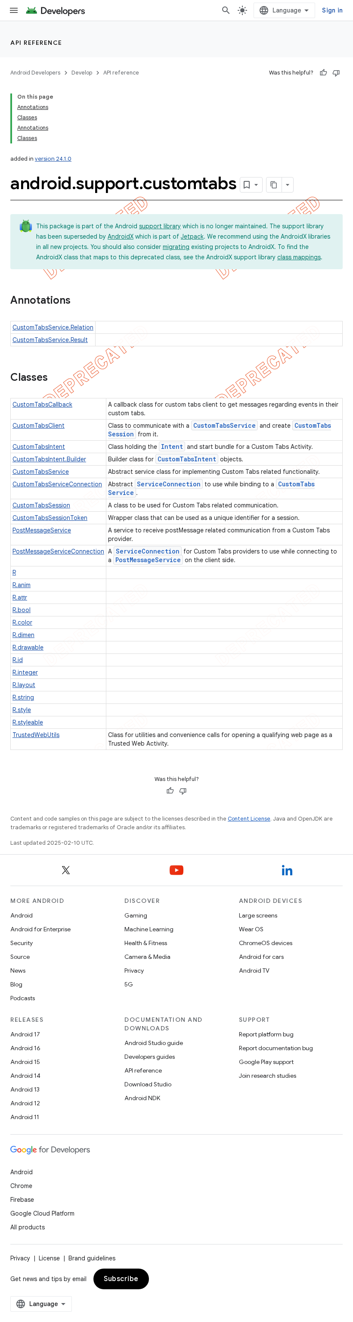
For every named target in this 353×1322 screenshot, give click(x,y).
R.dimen (23, 635)
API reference (36, 43)
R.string (23, 697)
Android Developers (35, 72)
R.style (21, 710)
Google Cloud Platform (42, 1213)
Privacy (134, 970)
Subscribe (121, 1279)
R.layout (23, 685)
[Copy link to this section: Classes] (56, 378)
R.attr (19, 597)
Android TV (254, 970)
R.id (17, 660)
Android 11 (24, 1117)
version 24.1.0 (53, 158)
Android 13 (25, 1089)
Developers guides (149, 1057)
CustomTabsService (224, 425)
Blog (16, 984)
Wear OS (251, 929)
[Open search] (226, 10)
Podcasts (22, 998)
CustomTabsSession (41, 505)
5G (128, 984)
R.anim (21, 585)
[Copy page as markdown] (274, 184)
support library (160, 226)
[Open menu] (13, 10)
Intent (172, 446)
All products (27, 1227)
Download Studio (147, 1084)
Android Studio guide (153, 1043)
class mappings (299, 257)
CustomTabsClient (38, 425)
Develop (81, 72)
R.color (22, 622)
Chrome (21, 1186)
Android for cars (261, 957)
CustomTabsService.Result (50, 340)
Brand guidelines (91, 1258)
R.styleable (27, 722)
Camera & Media (147, 957)
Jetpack (192, 236)
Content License (249, 818)
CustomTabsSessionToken (49, 518)
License (49, 1258)
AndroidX (120, 236)
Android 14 (25, 1075)
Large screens (258, 915)
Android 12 (25, 1103)
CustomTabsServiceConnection (57, 484)
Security (21, 943)
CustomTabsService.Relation (52, 327)
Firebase (22, 1200)
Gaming (135, 915)
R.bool (21, 610)
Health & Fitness (145, 943)
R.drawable (27, 647)
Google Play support (266, 1062)
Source (20, 957)
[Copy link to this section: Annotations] (79, 301)
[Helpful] (323, 72)
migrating (176, 247)
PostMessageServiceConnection (58, 551)
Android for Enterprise (40, 929)
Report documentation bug (276, 1048)
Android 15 (25, 1062)
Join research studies (267, 1075)
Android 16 (25, 1048)
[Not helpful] (336, 72)
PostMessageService (41, 530)
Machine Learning (148, 929)
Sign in (332, 10)
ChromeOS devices (265, 943)
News (17, 970)
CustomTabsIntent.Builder (49, 459)
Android (21, 915)
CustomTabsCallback (42, 404)
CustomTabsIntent (38, 447)
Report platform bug (266, 1034)
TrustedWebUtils (35, 735)
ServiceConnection (169, 484)
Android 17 (25, 1034)
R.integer (25, 672)
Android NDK (142, 1098)
